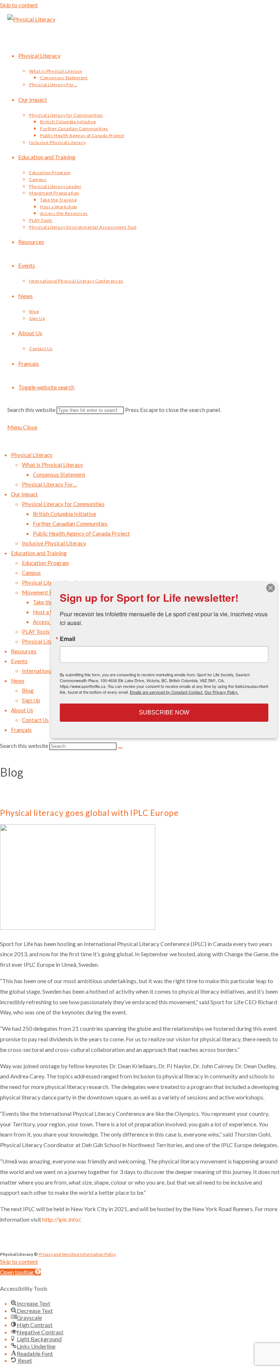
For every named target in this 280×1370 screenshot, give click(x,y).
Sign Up (31, 700)
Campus (31, 572)
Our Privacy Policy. (221, 692)
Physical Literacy (31, 455)
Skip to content (19, 4)
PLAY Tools (36, 631)
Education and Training (39, 553)
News (17, 680)
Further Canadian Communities (70, 523)
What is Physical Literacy (52, 464)
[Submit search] (120, 748)
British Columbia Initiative (64, 513)
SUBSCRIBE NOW (164, 712)
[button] (20, 1272)
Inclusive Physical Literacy (54, 543)
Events (19, 661)
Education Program (45, 563)
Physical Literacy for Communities (63, 504)
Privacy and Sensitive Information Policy (77, 1254)
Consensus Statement (59, 474)
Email (67, 639)
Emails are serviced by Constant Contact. (166, 692)
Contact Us (35, 720)
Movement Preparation (50, 592)
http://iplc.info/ (61, 1219)
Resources (23, 651)
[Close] (270, 588)
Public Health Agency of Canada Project (81, 533)
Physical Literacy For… (49, 484)
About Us (22, 710)
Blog (28, 690)
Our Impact (24, 494)
